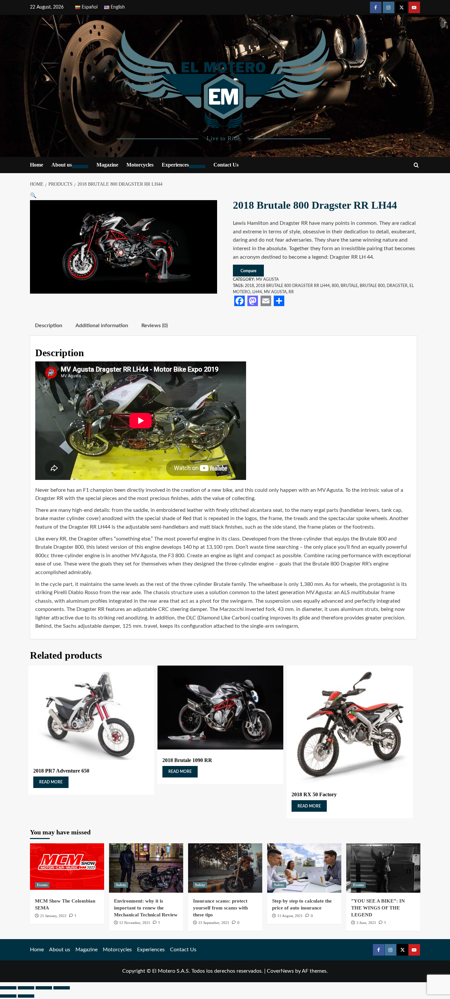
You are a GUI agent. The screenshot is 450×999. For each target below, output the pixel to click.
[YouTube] (414, 7)
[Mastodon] (252, 301)
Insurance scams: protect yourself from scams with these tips (220, 907)
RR (291, 292)
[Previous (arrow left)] (8, 996)
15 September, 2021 (213, 923)
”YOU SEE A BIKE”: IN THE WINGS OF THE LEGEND (378, 907)
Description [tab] (48, 325)
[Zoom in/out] (8, 987)
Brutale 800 (372, 286)
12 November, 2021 (134, 923)
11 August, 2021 (290, 916)
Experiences (175, 165)
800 (335, 286)
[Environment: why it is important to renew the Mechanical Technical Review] (146, 868)
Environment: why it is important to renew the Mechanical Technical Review (146, 907)
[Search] (416, 165)
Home (36, 165)
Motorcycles (140, 165)
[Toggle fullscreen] (26, 987)
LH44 (257, 292)
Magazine (107, 165)
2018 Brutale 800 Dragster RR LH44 (293, 286)
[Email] (265, 301)
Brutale (349, 286)
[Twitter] (401, 7)
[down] (80, 166)
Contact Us (226, 165)
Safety (121, 885)
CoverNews (280, 971)
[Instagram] (388, 7)
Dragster (397, 286)
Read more (51, 782)
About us (61, 165)
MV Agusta (267, 279)
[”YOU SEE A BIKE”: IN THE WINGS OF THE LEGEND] (383, 868)
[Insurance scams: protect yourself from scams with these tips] (225, 868)
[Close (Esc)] (61, 987)
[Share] (279, 301)
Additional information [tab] (101, 325)
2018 (249, 286)
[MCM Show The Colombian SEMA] (67, 868)
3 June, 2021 (366, 923)
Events (42, 885)
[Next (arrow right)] (26, 996)
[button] (33, 195)
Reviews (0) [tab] (154, 325)
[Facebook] (375, 7)
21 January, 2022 (53, 916)
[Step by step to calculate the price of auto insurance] (304, 868)
